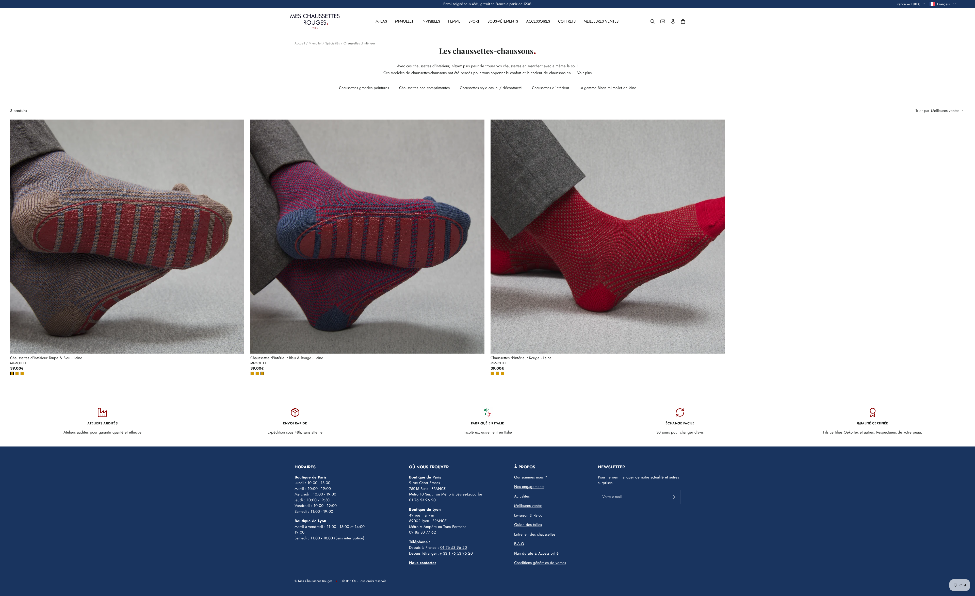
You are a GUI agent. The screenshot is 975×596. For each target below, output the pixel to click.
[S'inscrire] (673, 497)
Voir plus (584, 73)
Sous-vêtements (503, 21)
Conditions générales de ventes (540, 563)
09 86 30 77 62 (422, 532)
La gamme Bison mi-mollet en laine (607, 88)
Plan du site (523, 553)
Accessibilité (548, 553)
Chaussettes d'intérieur (550, 88)
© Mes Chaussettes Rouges (313, 580)
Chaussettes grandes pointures (364, 88)
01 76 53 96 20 (422, 500)
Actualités (522, 496)
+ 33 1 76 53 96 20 (456, 553)
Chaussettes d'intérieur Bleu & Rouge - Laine (286, 358)
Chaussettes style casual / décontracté (491, 88)
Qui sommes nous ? (530, 477)
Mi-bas (381, 21)
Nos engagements (529, 486)
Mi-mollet (404, 21)
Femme (454, 21)
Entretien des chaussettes (534, 534)
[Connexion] (672, 21)
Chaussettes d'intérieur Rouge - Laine (521, 358)
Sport (473, 21)
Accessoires (538, 21)
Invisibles (430, 21)
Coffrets (567, 21)
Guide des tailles (528, 524)
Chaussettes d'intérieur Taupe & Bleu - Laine (46, 358)
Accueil (300, 43)
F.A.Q (519, 544)
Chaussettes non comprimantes (424, 88)
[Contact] (662, 21)
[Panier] (683, 21)
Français (944, 3)
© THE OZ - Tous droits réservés (364, 580)
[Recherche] (652, 21)
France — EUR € (908, 3)
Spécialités (332, 43)
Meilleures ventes (601, 21)
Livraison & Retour (529, 515)
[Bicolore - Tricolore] (12, 373)
